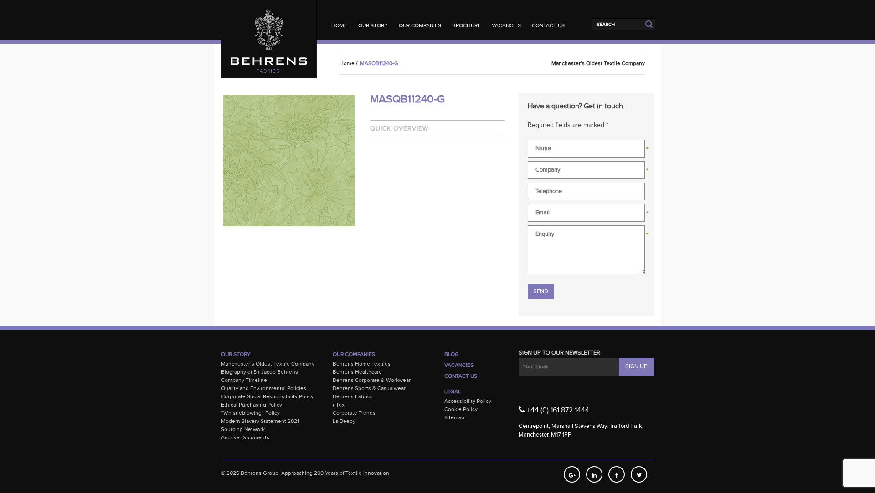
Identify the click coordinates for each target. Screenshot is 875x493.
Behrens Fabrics (353, 396)
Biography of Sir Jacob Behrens (259, 372)
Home (339, 25)
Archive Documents (245, 437)
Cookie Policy (461, 409)
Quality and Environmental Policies (263, 388)
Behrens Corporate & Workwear (372, 380)
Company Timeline (244, 380)
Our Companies (420, 25)
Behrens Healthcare (357, 372)
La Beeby (344, 421)
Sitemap (454, 417)
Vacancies (506, 25)
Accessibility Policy (467, 401)
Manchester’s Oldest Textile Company (267, 364)
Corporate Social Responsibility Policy (267, 396)
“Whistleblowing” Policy (250, 413)
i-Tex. (339, 405)
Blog (451, 354)
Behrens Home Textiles (362, 364)
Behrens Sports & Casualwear (369, 388)
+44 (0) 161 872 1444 (557, 410)
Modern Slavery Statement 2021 (260, 421)
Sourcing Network (243, 429)
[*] (586, 150)
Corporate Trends (354, 413)
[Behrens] (269, 18)
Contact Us (548, 25)
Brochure (466, 25)
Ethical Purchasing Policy (251, 405)
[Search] (616, 24)
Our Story (373, 25)
